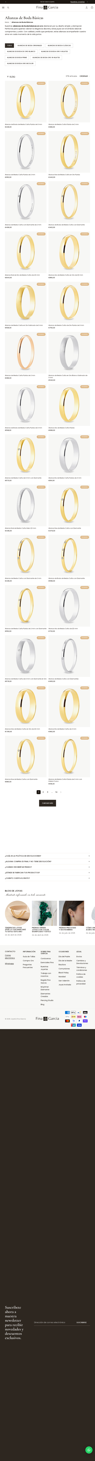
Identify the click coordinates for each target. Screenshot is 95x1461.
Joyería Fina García (18, 1019)
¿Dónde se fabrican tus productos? (22, 872)
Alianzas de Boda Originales (30, 45)
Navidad (62, 976)
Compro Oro (28, 960)
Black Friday (64, 972)
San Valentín (64, 980)
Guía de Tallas (29, 956)
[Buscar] (8, 7)
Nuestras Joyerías (78, 2)
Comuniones (64, 968)
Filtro (12, 76)
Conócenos (46, 958)
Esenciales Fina (47, 962)
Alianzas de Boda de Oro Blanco (21, 51)
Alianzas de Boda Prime (17, 57)
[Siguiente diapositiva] (86, 101)
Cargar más (47, 803)
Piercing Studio (47, 1000)
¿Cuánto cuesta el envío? (17, 878)
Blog (42, 1004)
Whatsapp (9, 963)
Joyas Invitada (65, 984)
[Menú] (3, 7)
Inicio (7, 22)
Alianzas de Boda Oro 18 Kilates (46, 57)
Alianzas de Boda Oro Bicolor (20, 63)
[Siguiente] (61, 792)
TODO (9, 45)
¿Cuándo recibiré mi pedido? (18, 867)
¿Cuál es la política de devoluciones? (23, 856)
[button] (85, 76)
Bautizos (62, 964)
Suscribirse (82, 1322)
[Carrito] (92, 7)
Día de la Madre (65, 960)
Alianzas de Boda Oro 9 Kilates (54, 51)
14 (56, 792)
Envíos (79, 956)
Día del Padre (64, 956)
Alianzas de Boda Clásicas (59, 45)
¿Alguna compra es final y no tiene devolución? (28, 861)
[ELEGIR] (42, 118)
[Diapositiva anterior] (52, 101)
